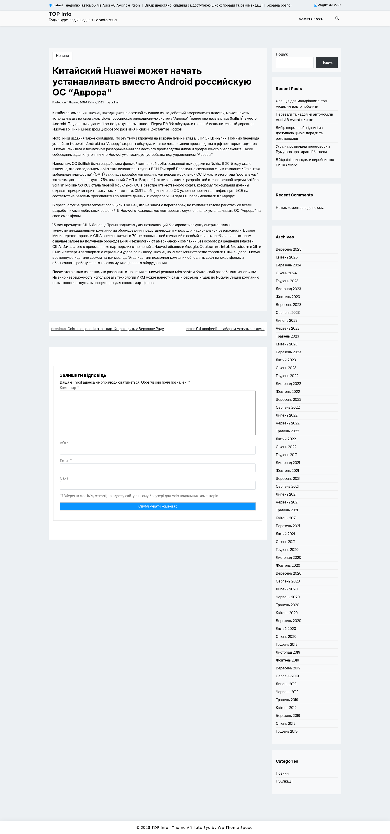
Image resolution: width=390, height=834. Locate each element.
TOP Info (60, 14)
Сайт (64, 478)
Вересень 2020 (289, 573)
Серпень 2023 (288, 312)
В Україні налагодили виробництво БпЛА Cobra (305, 162)
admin (115, 102)
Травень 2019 (287, 699)
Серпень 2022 (288, 407)
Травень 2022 (287, 431)
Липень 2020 (287, 589)
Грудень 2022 (287, 375)
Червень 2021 (287, 502)
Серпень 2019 (287, 676)
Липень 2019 (286, 684)
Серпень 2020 (288, 581)
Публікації (284, 781)
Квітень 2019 (286, 707)
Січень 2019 (285, 723)
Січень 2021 (285, 541)
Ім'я (64, 443)
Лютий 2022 (286, 439)
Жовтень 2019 (287, 660)
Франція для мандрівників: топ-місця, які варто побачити (302, 103)
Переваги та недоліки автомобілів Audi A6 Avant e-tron (304, 117)
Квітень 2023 (286, 344)
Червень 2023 (287, 328)
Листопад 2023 (288, 288)
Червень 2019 (287, 691)
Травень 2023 (287, 336)
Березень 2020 (288, 620)
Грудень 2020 (287, 549)
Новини (62, 55)
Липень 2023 (286, 320)
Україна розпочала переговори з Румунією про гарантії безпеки (303, 149)
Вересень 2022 (288, 399)
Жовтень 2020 (288, 565)
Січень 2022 (286, 447)
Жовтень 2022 (288, 391)
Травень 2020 (287, 605)
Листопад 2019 (288, 652)
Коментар (69, 387)
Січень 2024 (286, 273)
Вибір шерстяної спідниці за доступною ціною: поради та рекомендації (299, 133)
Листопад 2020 (288, 557)
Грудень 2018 (287, 731)
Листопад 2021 (288, 462)
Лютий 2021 (285, 533)
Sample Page (311, 18)
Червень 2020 (288, 597)
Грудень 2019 (286, 644)
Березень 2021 (288, 526)
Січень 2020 (286, 636)
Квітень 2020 (287, 612)
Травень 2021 (287, 510)
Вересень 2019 (288, 668)
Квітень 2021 (286, 518)
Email (66, 460)
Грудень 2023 (287, 281)
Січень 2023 (286, 367)
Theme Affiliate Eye (191, 827)
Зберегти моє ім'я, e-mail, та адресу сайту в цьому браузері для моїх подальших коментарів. (141, 496)
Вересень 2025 (289, 249)
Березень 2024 (289, 265)
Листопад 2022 (288, 383)
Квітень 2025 (287, 257)
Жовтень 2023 (288, 296)
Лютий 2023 (286, 360)
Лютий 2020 (286, 628)
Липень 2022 (286, 415)
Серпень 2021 (287, 486)
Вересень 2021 (288, 478)
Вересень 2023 (288, 304)
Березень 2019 (288, 715)
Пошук (282, 54)
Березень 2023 (288, 352)
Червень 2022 (287, 423)
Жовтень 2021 (287, 470)
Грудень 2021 (286, 454)
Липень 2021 (286, 494)
